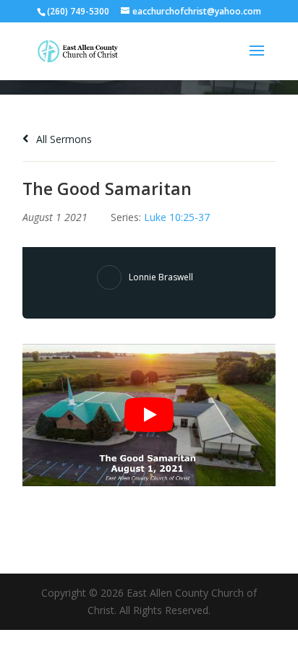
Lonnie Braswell (161, 277)
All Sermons (62, 139)
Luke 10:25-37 (177, 217)
